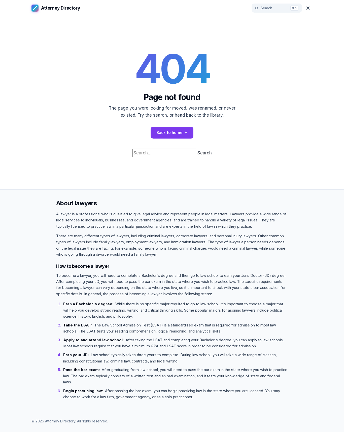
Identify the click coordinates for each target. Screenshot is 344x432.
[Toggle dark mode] (308, 8)
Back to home (169, 132)
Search (204, 152)
